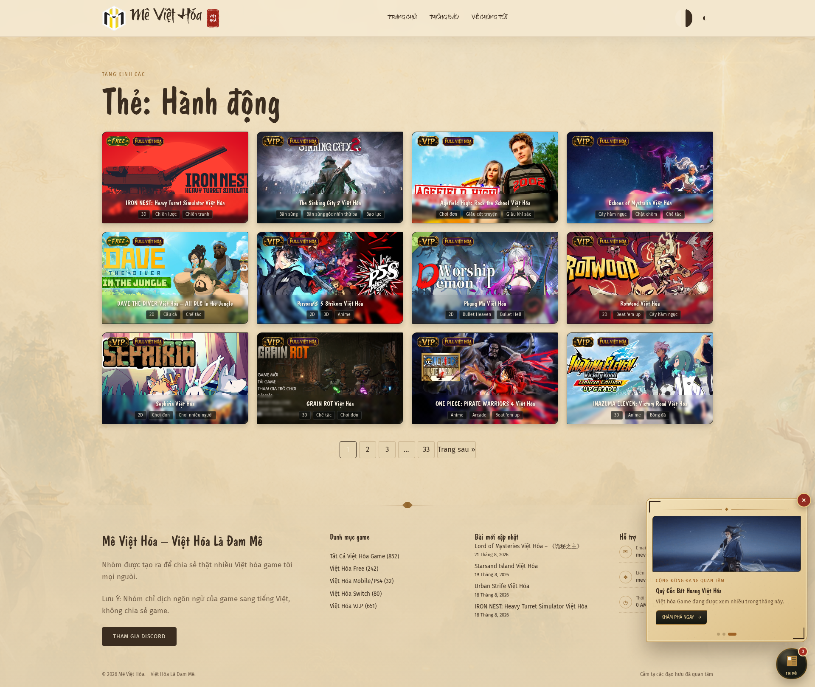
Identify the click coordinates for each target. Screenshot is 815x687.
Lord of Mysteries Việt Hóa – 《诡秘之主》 (528, 546)
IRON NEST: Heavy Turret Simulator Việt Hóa (531, 606)
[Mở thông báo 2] (729, 634)
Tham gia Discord (139, 636)
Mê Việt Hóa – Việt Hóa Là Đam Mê (182, 540)
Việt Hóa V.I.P (346, 606)
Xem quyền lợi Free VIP (690, 617)
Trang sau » (456, 449)
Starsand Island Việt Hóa (506, 566)
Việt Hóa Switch (350, 593)
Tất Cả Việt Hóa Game (357, 556)
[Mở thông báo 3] (735, 634)
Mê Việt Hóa (166, 18)
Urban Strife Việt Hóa (502, 586)
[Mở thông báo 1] (721, 634)
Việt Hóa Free (347, 568)
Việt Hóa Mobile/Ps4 (356, 581)
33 (426, 449)
